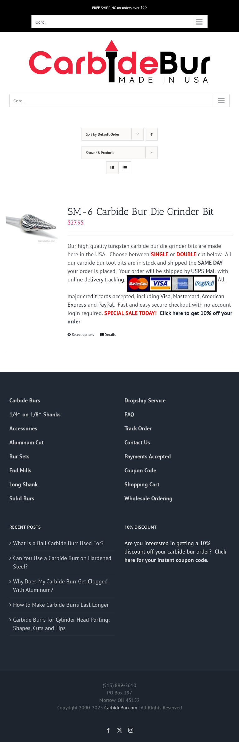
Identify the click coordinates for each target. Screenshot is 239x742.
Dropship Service (145, 400)
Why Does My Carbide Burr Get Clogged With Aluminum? (60, 585)
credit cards (97, 296)
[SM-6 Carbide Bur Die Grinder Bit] (32, 224)
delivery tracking (104, 279)
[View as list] (125, 168)
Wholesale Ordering (148, 498)
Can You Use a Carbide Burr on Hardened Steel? (62, 562)
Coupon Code (140, 470)
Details (110, 334)
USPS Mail (203, 271)
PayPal (106, 304)
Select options (83, 334)
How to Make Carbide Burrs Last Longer (61, 604)
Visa (166, 296)
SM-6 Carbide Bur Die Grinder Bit (141, 211)
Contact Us (137, 442)
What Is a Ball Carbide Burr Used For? (58, 543)
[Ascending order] (152, 134)
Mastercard (186, 296)
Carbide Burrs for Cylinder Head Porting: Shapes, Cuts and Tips (61, 624)
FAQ (129, 414)
